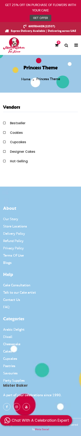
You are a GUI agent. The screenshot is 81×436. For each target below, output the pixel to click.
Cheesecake (11, 344)
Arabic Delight (14, 330)
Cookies (16, 132)
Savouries (10, 373)
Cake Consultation (16, 285)
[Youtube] (26, 406)
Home (25, 79)
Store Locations (15, 226)
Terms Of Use (13, 255)
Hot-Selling (19, 161)
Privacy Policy (13, 248)
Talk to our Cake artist (19, 292)
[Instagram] (16, 406)
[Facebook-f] (6, 406)
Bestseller (18, 123)
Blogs (7, 263)
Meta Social (42, 429)
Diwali (7, 337)
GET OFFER (40, 18)
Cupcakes (18, 142)
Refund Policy (13, 241)
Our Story (10, 219)
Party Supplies (14, 381)
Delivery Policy (14, 234)
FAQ (6, 307)
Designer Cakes (22, 151)
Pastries (9, 366)
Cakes (7, 351)
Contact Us (11, 300)
